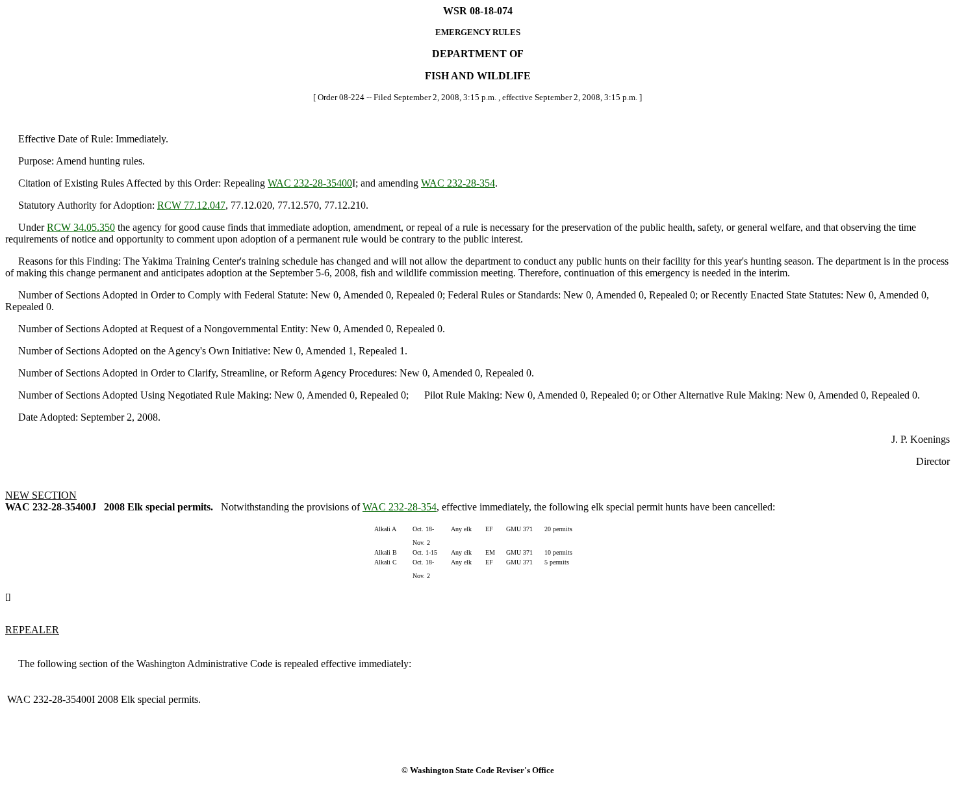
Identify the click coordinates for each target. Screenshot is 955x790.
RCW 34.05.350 (81, 227)
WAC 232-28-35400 (310, 183)
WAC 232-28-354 (458, 183)
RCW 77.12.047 (191, 205)
